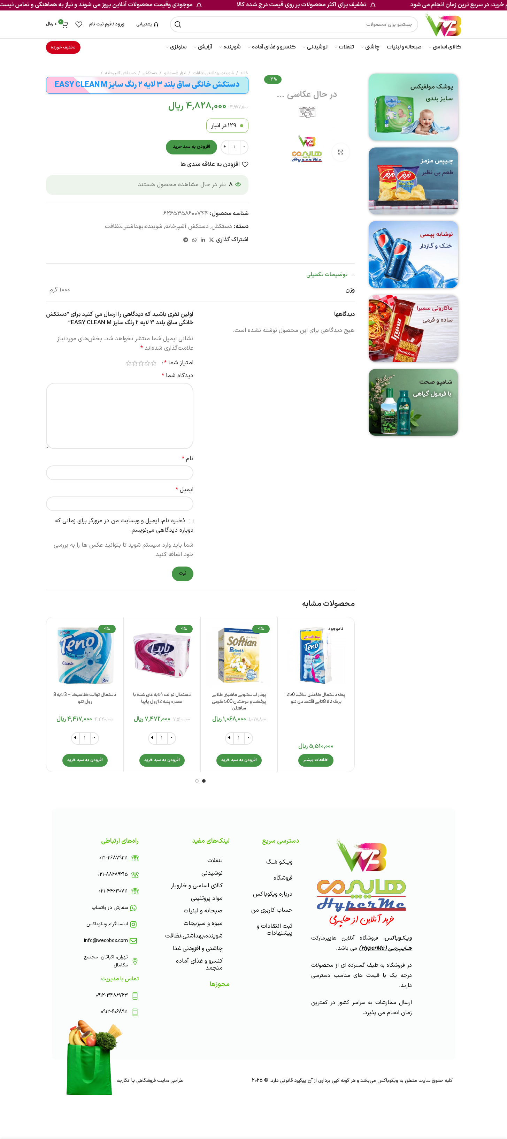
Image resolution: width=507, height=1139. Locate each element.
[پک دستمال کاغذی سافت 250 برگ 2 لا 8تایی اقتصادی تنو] (316, 655)
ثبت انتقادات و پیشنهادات (274, 930)
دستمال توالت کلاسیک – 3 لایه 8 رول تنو (84, 698)
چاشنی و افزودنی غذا (198, 948)
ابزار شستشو (175, 73)
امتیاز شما (178, 363)
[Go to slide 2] (197, 781)
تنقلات (215, 860)
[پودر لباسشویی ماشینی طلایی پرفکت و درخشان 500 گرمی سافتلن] (239, 655)
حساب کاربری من (271, 910)
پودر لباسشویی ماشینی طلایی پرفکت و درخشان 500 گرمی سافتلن (239, 701)
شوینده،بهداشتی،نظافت (213, 73)
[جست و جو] (178, 24)
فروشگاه (283, 878)
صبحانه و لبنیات (203, 911)
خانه (244, 73)
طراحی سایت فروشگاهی (159, 1080)
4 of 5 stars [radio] (135, 363)
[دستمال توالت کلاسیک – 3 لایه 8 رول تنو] (85, 655)
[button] (239, 760)
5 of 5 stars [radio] (128, 363)
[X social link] (211, 240)
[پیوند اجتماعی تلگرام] (185, 240)
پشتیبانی (144, 24)
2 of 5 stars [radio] (147, 363)
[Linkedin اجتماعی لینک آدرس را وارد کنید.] (203, 240)
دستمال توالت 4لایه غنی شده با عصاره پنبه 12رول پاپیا (162, 698)
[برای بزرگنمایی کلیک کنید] (340, 152)
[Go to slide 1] (204, 781)
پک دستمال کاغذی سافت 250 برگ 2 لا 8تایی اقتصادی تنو (315, 698)
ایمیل (184, 489)
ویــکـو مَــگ (279, 862)
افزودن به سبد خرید (191, 146)
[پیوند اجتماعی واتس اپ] (194, 240)
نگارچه (122, 1080)
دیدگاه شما (177, 375)
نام (187, 458)
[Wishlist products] (79, 24)
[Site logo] (443, 24)
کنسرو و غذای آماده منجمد (199, 965)
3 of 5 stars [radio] (141, 363)
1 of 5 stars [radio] (154, 363)
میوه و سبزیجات (203, 923)
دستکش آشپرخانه (120, 73)
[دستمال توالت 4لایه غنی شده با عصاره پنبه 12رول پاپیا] (162, 655)
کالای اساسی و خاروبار (197, 885)
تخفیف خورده (63, 47)
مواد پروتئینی (207, 898)
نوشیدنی (212, 873)
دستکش (150, 73)
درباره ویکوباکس (272, 894)
